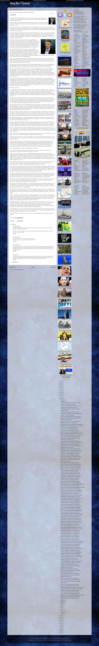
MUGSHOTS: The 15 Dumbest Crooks (67, 439)
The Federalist (76, 63)
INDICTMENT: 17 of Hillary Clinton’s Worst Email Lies (70, 533)
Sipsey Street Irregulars (86, 176)
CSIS (75, 162)
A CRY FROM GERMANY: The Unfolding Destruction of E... (71, 561)
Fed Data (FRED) (85, 84)
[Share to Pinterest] (22, 221)
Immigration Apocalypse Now (66, 576)
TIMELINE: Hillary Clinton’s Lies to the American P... (70, 590)
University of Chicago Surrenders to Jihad (68, 404)
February (62, 612)
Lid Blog (83, 49)
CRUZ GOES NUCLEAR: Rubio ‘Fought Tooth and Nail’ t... (71, 519)
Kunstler (83, 44)
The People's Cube (77, 124)
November (63, 401)
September (63, 601)
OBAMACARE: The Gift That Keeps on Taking (69, 564)
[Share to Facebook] (21, 221)
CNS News (76, 41)
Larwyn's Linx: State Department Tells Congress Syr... (70, 478)
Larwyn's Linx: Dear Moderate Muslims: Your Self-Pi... (70, 504)
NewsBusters (84, 124)
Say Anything (84, 57)
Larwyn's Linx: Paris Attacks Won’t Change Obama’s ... (70, 499)
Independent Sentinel (85, 41)
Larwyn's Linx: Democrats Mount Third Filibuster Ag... (70, 545)
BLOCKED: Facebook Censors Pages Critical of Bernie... (71, 418)
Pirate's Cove (84, 53)
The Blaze (75, 39)
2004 (61, 631)
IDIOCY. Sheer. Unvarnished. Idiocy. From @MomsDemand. (71, 510)
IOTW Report (84, 43)
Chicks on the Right (85, 35)
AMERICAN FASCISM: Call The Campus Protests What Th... (71, 521)
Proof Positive (76, 121)
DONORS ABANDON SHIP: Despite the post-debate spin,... (71, 518)
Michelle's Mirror (76, 120)
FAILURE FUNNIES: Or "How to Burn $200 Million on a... (71, 441)
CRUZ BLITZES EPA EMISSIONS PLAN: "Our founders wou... (72, 442)
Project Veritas (76, 84)
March (62, 610)
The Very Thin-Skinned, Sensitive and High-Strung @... (71, 570)
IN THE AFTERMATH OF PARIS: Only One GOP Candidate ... (72, 515)
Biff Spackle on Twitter (85, 187)
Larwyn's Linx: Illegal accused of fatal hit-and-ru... (69, 558)
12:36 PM (14, 251)
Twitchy (75, 85)
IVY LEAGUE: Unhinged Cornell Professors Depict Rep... (71, 464)
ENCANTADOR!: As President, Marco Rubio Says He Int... (71, 562)
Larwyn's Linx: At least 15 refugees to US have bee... (70, 430)
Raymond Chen (76, 187)
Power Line (76, 62)
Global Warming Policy (86, 162)
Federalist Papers (85, 115)
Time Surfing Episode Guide (78, 11)
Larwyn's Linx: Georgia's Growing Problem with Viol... (70, 591)
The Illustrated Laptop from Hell (79, 14)
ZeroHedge (84, 86)
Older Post (53, 267)
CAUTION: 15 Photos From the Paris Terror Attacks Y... (70, 502)
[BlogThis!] (18, 221)
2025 (61, 383)
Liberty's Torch (84, 48)
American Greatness (77, 35)
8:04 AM (14, 233)
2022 (61, 387)
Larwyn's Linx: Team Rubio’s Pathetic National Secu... (70, 438)
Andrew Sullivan (84, 112)
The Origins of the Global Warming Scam (80, 18)
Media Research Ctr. (85, 120)
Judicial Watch (76, 81)
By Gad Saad (65, 28)
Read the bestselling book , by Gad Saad (65, 52)
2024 (61, 384)
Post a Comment (15, 262)
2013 (61, 617)
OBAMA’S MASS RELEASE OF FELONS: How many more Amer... (72, 587)
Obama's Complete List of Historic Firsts (80, 24)
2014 (61, 615)
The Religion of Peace (77, 170)
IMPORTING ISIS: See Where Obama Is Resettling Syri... (71, 508)
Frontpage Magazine (77, 50)
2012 (61, 618)
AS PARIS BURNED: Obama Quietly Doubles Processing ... (71, 501)
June (62, 606)
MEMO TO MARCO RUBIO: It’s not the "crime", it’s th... (70, 536)
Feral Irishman (76, 115)
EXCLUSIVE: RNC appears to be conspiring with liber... (71, 544)
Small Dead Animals (85, 177)
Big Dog (75, 177)
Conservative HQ (85, 36)
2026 (61, 381)
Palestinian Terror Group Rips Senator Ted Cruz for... (70, 559)
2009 (61, 623)
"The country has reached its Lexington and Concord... (70, 436)
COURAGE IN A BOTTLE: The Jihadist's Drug (69, 422)
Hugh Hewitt (76, 55)
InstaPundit (76, 57)
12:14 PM (14, 241)
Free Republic (76, 49)
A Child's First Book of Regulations (79, 28)
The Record (76, 169)
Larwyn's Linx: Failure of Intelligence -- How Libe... (70, 453)
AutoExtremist (76, 186)
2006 (61, 628)
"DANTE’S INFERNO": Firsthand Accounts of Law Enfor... (71, 473)
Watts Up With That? (85, 170)
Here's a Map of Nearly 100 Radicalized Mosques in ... (70, 462)
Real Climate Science (85, 169)
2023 (61, 386)
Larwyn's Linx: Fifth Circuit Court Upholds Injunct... (70, 538)
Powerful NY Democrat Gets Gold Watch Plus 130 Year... (71, 405)
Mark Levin (76, 58)
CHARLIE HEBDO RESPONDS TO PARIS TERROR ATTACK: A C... (73, 484)
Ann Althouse (84, 34)
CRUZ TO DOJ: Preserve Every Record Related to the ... (71, 579)
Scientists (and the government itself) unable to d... (70, 535)
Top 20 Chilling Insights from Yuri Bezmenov (74, 0)
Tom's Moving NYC (85, 191)
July (61, 604)
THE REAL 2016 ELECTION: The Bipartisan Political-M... (71, 402)
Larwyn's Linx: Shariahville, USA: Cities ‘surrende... (70, 524)
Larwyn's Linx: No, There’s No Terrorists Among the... (70, 516)
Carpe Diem (84, 80)
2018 (61, 393)
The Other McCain (85, 63)
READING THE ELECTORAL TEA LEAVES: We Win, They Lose (72, 425)
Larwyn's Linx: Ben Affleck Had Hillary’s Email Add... (70, 598)
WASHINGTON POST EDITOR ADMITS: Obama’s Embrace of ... (72, 541)
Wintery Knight (84, 182)
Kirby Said (83, 45)
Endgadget (75, 190)
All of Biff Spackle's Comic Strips (66, 374)
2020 (61, 390)
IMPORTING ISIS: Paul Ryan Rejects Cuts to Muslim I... (71, 475)
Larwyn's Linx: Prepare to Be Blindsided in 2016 (69, 427)
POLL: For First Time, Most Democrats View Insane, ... (70, 593)
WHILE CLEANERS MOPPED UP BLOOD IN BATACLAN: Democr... (73, 487)
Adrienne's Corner (77, 173)
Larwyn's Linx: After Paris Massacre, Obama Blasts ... (70, 493)
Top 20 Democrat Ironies (5, 0)
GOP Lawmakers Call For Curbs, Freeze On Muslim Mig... (71, 482)
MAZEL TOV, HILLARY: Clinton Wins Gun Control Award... (71, 465)
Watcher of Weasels (85, 181)
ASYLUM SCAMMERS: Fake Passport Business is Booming (71, 588)
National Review (76, 59)
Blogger (67, 638)
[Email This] (17, 221)
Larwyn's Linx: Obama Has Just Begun (68, 415)
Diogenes (75, 111)
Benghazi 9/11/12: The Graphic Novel (80, 21)
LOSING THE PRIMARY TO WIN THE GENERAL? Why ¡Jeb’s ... (72, 433)
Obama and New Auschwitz (78, 17)
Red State (83, 55)
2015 (61, 398)
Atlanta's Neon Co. (85, 186)
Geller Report (76, 53)
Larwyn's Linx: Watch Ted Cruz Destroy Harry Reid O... (70, 565)
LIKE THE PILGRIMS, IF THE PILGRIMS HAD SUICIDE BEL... (72, 424)
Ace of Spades (76, 34)
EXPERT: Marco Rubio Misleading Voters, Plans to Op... (71, 596)
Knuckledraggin (76, 119)
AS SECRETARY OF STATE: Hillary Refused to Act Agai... (71, 476)
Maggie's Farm (76, 182)
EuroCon (75, 48)
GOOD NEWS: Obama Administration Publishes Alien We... (71, 522)
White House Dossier (77, 86)
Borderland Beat (76, 161)
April (62, 609)
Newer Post (12, 267)
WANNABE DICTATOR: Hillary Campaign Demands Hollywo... (72, 528)
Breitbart (75, 40)
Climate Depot (84, 161)
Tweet (52, 13)
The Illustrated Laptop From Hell (39, 0)
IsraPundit (75, 165)
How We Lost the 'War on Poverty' (79, 27)
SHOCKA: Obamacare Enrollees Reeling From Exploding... (71, 490)
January (62, 613)
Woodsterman (76, 125)
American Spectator (77, 36)
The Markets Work (85, 62)
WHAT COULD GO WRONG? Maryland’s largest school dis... (72, 527)
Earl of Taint (76, 114)
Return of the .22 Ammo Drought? (67, 419)
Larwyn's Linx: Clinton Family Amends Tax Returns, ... (70, 485)
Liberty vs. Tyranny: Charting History (80, 16)
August (62, 603)
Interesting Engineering (77, 191)
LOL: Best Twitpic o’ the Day (66, 461)
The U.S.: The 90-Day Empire (78, 20)
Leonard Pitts (84, 119)
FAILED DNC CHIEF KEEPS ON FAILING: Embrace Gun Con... (72, 542)
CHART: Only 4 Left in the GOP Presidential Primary (70, 444)
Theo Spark (84, 180)
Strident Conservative (85, 58)
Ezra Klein (83, 114)
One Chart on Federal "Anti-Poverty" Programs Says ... (70, 575)
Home (33, 267)
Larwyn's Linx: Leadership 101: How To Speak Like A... (70, 421)
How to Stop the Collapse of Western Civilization (69, 470)
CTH (74, 44)
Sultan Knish (84, 59)
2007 (61, 626)
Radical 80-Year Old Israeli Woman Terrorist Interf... (70, 585)
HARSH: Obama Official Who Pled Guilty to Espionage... (71, 581)
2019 (61, 392)
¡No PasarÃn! (76, 176)
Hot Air (75, 54)
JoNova (83, 165)
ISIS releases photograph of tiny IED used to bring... (70, 481)
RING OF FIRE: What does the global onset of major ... (70, 539)
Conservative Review (77, 43)
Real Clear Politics (85, 125)
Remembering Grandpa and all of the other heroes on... (71, 530)
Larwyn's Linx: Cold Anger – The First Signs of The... (70, 578)
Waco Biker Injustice (64, 410)
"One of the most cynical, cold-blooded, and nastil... (70, 479)
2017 (61, 395)
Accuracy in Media (85, 110)
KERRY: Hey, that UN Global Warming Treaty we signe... (71, 507)
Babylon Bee (76, 110)
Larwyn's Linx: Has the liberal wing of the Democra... (70, 584)
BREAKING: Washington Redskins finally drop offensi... (71, 448)
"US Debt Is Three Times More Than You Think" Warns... (71, 547)
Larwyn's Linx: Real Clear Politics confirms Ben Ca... (70, 573)
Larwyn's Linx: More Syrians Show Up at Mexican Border (71, 445)
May (61, 607)
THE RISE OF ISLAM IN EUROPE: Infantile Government (71, 505)
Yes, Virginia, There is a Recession (67, 447)
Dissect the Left (76, 180)
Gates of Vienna (84, 40)
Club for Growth (84, 81)
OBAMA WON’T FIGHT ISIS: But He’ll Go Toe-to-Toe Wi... (71, 488)
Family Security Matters (78, 181)
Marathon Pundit (84, 173)
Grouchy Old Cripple (77, 116)
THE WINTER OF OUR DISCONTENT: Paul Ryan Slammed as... (72, 498)
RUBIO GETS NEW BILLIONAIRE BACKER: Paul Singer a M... (72, 548)
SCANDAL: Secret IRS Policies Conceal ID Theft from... (71, 553)
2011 (61, 620)
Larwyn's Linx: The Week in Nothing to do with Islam (70, 459)
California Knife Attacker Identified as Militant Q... (69, 568)
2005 (61, 629)
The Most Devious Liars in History (67, 567)
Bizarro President (64, 582)
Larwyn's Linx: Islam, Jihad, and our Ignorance (69, 407)
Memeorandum (84, 121)
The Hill (75, 64)
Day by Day (76, 112)
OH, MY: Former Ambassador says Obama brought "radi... (71, 416)
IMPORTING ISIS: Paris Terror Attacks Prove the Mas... (70, 496)
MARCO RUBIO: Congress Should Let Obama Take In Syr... (71, 450)
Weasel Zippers (76, 67)
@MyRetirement (84, 190)
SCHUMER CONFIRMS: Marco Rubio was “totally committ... (71, 556)
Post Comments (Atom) (19, 269)
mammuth (59, 638)
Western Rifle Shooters (86, 64)
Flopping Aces (84, 39)
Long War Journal (77, 166)
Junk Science (84, 166)
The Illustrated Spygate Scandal (79, 12)
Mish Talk (83, 85)
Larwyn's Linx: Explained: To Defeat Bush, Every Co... (70, 550)
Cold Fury (75, 178)
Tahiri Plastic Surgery (85, 192)
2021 (61, 389)
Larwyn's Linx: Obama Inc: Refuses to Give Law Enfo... (70, 467)
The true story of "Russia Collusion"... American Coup (65, 40)
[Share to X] (20, 221)
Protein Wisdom (84, 54)
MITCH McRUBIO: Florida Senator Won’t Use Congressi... (71, 435)
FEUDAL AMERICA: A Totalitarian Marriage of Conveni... (71, 458)
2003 (61, 632)
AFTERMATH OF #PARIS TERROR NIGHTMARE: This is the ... (72, 513)
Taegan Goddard (85, 111)
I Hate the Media (84, 116)
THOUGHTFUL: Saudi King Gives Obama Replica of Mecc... (71, 413)
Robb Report (76, 192)
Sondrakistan (84, 178)
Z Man (83, 67)
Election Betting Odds (77, 45)
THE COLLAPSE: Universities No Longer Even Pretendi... (71, 456)
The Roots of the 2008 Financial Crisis (80, 22)
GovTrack (75, 80)
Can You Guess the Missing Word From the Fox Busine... (71, 525)
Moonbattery (84, 50)
